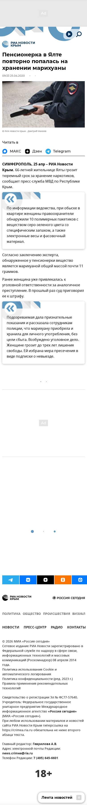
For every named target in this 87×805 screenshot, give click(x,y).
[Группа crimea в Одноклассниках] (62, 579)
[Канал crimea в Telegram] (10, 579)
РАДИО (57, 627)
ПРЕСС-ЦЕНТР (35, 627)
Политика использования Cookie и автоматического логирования (29, 672)
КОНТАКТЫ (76, 627)
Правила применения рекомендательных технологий (35, 686)
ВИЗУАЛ (78, 614)
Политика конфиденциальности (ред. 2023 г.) (37, 679)
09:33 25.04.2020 (13, 75)
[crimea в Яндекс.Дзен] (45, 579)
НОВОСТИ (10, 627)
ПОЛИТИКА (11, 614)
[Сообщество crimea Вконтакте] (28, 579)
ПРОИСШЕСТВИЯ (56, 614)
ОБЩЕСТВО (32, 614)
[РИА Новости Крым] (18, 44)
